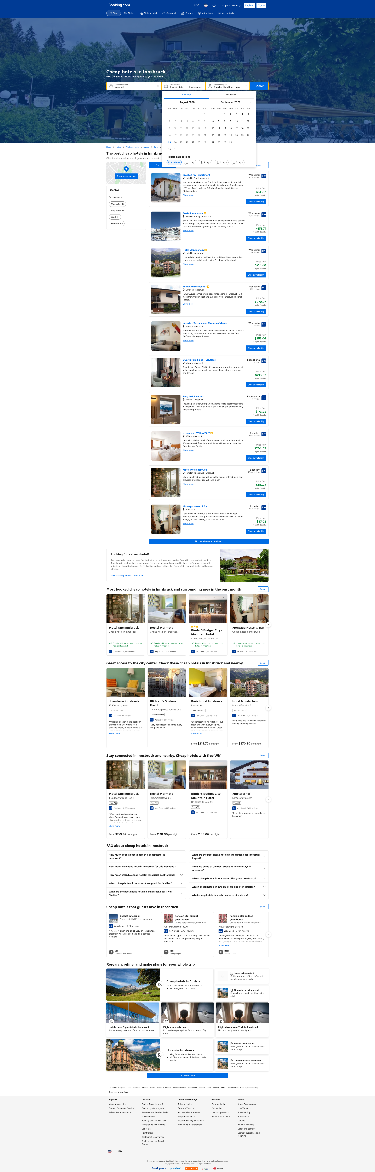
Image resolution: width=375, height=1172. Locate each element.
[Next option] (268, 624)
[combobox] (134, 87)
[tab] (186, 94)
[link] (126, 204)
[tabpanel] (209, 133)
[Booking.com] (119, 5)
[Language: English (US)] (205, 5)
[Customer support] (214, 5)
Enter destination (121, 85)
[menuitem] (113, 13)
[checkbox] (205, 114)
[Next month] (250, 102)
